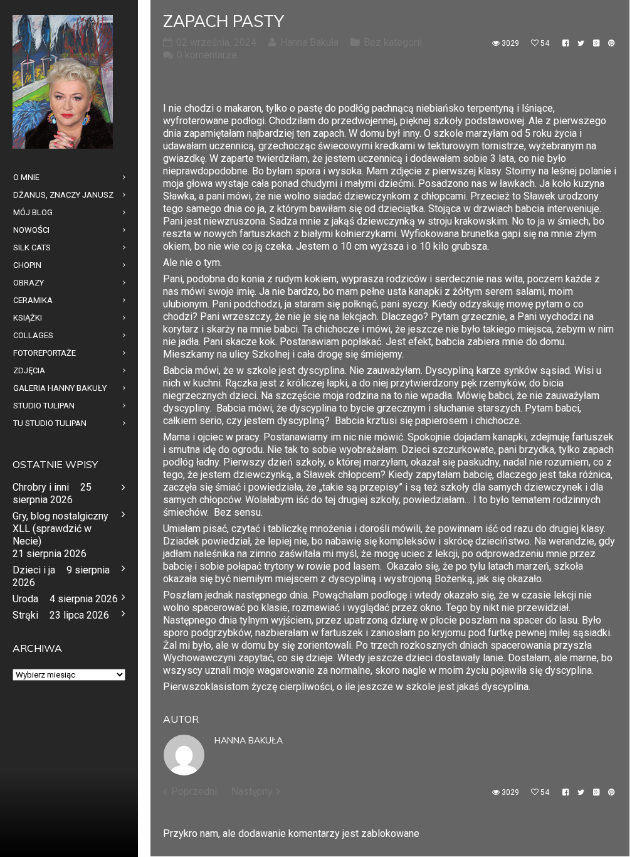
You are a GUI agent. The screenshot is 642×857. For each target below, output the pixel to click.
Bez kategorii (393, 42)
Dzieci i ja (34, 570)
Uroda (25, 599)
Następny (252, 791)
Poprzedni (194, 791)
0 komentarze (207, 55)
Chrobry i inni (41, 487)
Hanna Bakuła (248, 740)
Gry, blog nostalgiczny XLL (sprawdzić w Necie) (60, 528)
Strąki (25, 615)
